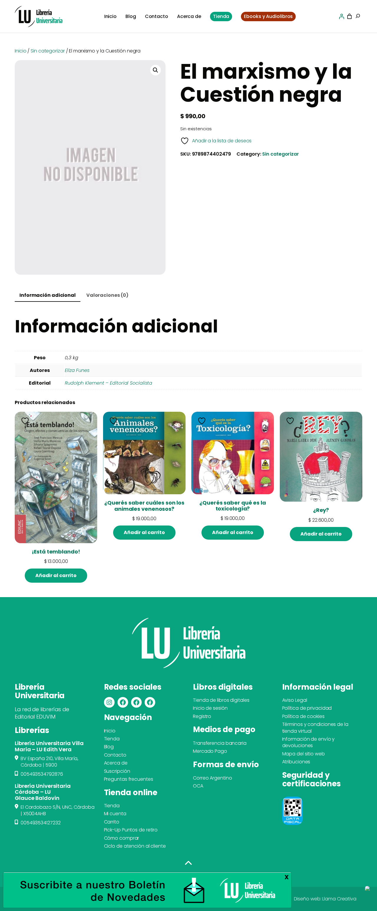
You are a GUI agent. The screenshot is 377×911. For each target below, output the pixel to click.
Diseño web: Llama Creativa (325, 898)
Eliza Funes (77, 370)
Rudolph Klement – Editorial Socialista (108, 383)
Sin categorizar (48, 50)
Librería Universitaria (40, 691)
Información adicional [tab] (47, 295)
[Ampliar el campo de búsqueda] (357, 16)
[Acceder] (341, 16)
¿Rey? (321, 510)
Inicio (20, 50)
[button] (155, 70)
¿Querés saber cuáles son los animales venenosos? (144, 506)
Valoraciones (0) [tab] (107, 295)
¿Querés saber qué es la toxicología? (232, 506)
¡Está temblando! (56, 552)
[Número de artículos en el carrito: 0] (349, 16)
